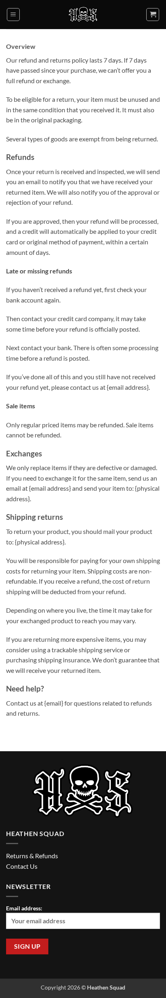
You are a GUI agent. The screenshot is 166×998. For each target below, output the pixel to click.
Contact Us (21, 866)
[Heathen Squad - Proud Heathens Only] (83, 14)
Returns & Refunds (32, 855)
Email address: (24, 908)
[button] (13, 14)
